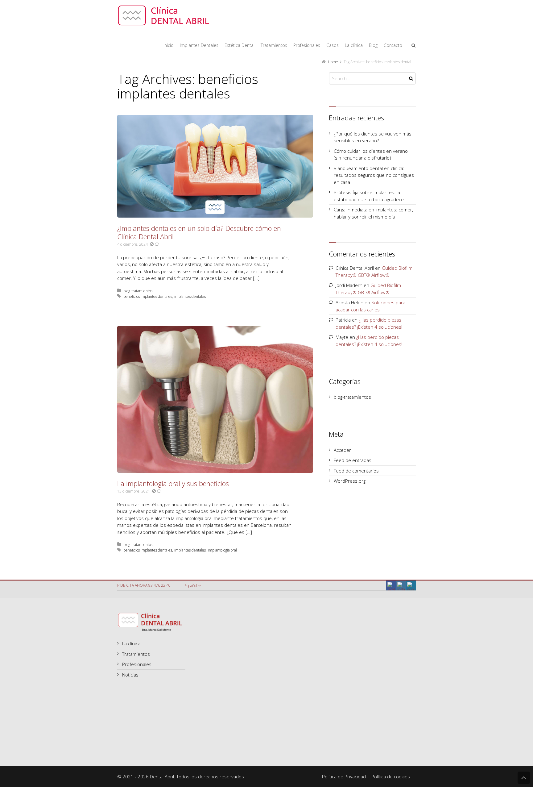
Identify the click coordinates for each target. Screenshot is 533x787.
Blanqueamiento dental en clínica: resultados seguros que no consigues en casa (374, 175)
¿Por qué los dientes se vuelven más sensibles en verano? (372, 137)
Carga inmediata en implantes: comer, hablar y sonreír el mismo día (373, 213)
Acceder (342, 450)
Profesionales (136, 664)
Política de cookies (390, 776)
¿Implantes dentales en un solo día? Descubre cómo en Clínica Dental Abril (199, 232)
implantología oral (222, 550)
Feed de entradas (352, 460)
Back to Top (524, 778)
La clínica (131, 643)
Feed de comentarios (356, 471)
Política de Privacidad (344, 776)
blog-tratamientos (137, 291)
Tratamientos (136, 654)
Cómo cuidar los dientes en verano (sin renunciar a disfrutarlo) (371, 154)
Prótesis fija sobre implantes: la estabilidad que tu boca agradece (369, 195)
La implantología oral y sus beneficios (173, 483)
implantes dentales (190, 296)
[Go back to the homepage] (163, 15)
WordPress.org (350, 481)
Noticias (130, 675)
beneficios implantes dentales (147, 296)
